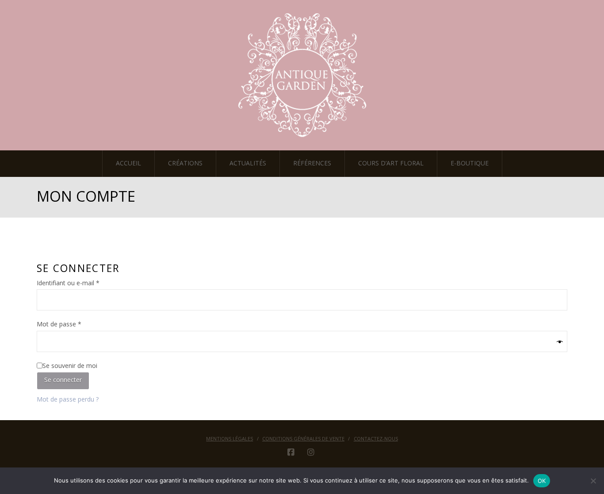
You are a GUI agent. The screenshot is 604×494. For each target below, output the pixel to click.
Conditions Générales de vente (303, 439)
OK (542, 480)
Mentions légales (229, 439)
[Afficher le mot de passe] (560, 342)
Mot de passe (74, 323)
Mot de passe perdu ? (68, 399)
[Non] (593, 480)
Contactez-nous (376, 439)
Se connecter (63, 379)
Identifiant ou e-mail (83, 282)
